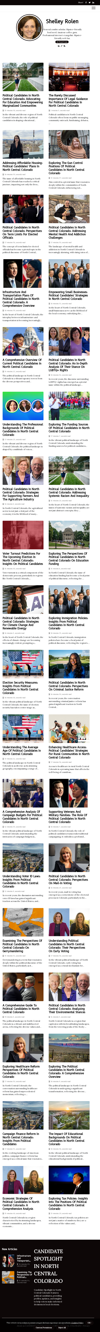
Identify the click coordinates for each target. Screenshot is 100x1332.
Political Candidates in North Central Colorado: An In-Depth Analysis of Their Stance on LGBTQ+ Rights (68, 365)
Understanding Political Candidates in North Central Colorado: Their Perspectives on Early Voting (67, 946)
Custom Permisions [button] (44, 1328)
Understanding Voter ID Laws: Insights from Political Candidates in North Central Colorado (21, 881)
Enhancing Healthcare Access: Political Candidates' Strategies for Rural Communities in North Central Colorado (69, 752)
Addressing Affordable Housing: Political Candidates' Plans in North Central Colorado (23, 166)
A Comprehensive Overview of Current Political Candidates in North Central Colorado (22, 363)
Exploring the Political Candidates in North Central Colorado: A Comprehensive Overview (66, 1072)
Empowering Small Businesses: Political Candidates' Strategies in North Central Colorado (68, 295)
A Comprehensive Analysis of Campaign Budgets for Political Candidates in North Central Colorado (22, 817)
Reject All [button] (62, 1328)
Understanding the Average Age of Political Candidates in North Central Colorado (22, 751)
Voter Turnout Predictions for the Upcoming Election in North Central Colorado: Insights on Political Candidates (23, 559)
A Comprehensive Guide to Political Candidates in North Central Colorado (21, 1009)
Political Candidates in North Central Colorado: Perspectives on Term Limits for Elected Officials (22, 232)
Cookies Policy (77, 1323)
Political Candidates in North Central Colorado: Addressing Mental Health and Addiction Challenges (67, 232)
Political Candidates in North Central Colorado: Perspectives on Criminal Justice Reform (68, 686)
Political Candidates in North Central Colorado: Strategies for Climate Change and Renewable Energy (21, 623)
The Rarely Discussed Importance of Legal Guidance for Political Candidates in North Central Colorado (68, 100)
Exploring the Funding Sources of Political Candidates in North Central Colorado (69, 428)
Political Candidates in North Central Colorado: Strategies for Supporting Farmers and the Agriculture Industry (21, 494)
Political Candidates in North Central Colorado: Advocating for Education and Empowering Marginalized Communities (23, 100)
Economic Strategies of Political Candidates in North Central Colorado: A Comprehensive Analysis (21, 1204)
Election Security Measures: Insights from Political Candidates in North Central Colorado (20, 688)
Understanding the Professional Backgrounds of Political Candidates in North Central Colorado (23, 429)
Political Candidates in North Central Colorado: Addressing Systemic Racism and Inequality (69, 492)
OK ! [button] (89, 1323)
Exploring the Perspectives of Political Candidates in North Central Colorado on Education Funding (69, 559)
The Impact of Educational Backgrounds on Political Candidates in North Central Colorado (66, 1139)
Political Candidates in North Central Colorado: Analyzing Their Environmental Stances (67, 1009)
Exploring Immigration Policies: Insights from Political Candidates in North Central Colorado (68, 623)
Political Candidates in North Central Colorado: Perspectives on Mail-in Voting (68, 880)
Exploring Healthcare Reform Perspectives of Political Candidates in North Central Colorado (21, 1072)
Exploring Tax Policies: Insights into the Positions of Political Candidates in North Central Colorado (68, 1204)
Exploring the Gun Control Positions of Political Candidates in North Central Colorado (66, 168)
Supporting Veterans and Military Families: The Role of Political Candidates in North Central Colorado (68, 817)
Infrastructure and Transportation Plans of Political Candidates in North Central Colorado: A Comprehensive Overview (21, 299)
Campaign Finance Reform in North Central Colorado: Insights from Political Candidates (21, 1139)
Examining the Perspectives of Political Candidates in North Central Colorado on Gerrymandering (22, 946)
